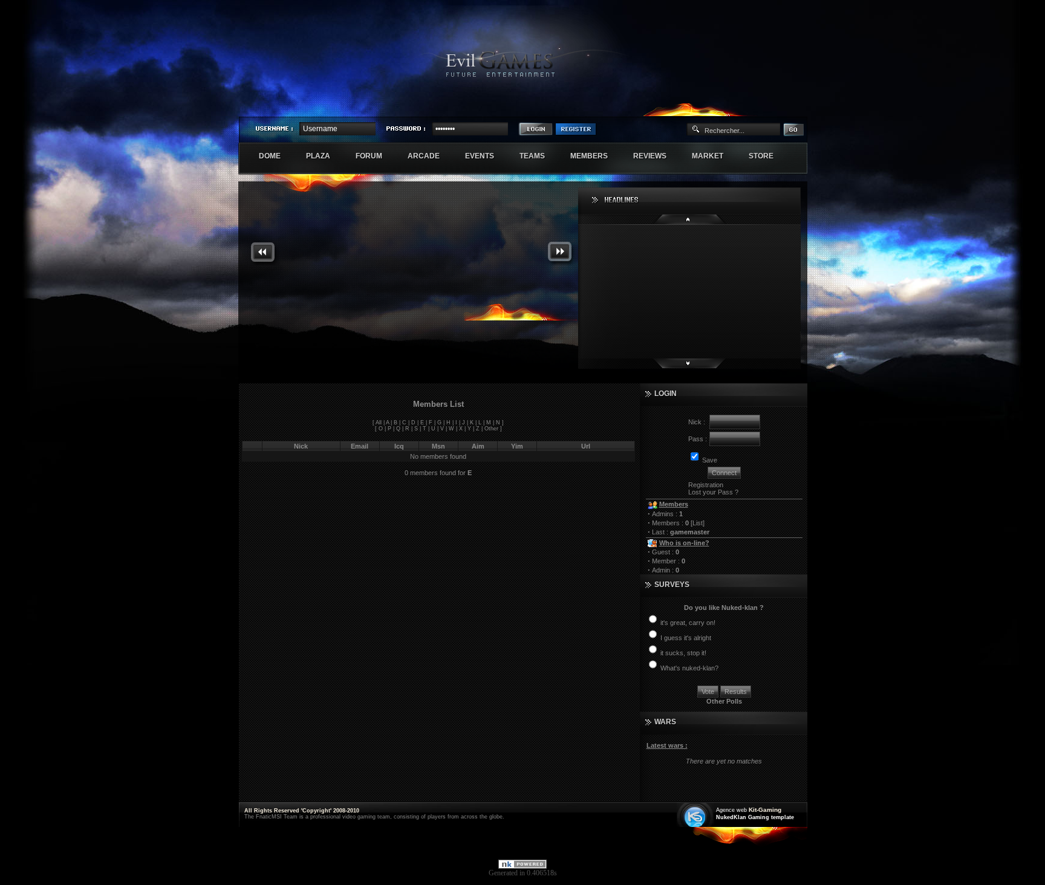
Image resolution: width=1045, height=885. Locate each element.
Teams (538, 156)
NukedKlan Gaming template (755, 817)
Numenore (794, 106)
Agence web (731, 810)
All (379, 423)
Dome (276, 156)
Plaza (324, 156)
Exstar (771, 106)
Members (595, 156)
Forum (375, 156)
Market (714, 156)
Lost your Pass (710, 492)
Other (491, 429)
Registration (705, 484)
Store (767, 156)
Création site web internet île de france (696, 815)
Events (486, 156)
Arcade (430, 156)
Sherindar (749, 106)
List (697, 523)
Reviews (656, 156)
